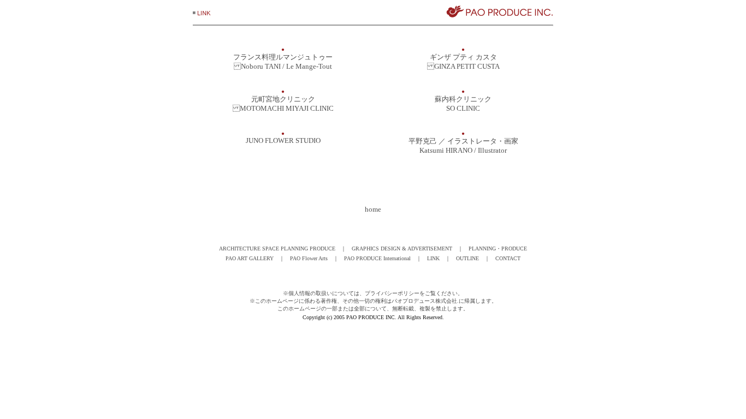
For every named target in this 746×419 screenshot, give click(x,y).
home (373, 209)
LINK (433, 258)
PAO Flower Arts (309, 258)
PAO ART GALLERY (250, 258)
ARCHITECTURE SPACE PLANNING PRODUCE (277, 249)
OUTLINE (467, 258)
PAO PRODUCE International (377, 258)
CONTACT (507, 258)
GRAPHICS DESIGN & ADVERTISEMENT (402, 249)
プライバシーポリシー (392, 293)
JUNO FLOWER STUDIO (283, 140)
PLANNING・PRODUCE (498, 249)
